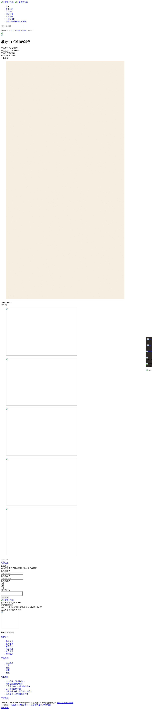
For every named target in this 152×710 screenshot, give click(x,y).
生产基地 (9, 651)
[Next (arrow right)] (4, 561)
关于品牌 (9, 9)
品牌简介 (5, 637)
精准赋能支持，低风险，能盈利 (19, 691)
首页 (8, 6)
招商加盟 (9, 14)
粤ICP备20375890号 (65, 703)
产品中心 (9, 11)
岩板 (8, 673)
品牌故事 (9, 644)
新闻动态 (9, 654)
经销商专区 (10, 19)
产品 (18, 31)
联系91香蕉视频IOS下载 (16, 21)
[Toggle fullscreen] (4, 559)
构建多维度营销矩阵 (14, 684)
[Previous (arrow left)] (2, 561)
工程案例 (9, 16)
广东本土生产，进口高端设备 (18, 686)
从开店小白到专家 (13, 689)
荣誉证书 (9, 646)
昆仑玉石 (9, 663)
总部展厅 (9, 649)
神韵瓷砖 (15, 705)
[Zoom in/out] (7, 559)
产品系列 (5, 658)
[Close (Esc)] (2, 559)
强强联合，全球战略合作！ (17, 694)
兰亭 (8, 665)
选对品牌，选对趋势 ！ (15, 681)
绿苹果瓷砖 (23, 705)
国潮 (24, 31)
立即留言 (5, 597)
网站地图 (5, 708)
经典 (8, 668)
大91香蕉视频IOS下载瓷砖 (40, 705)
